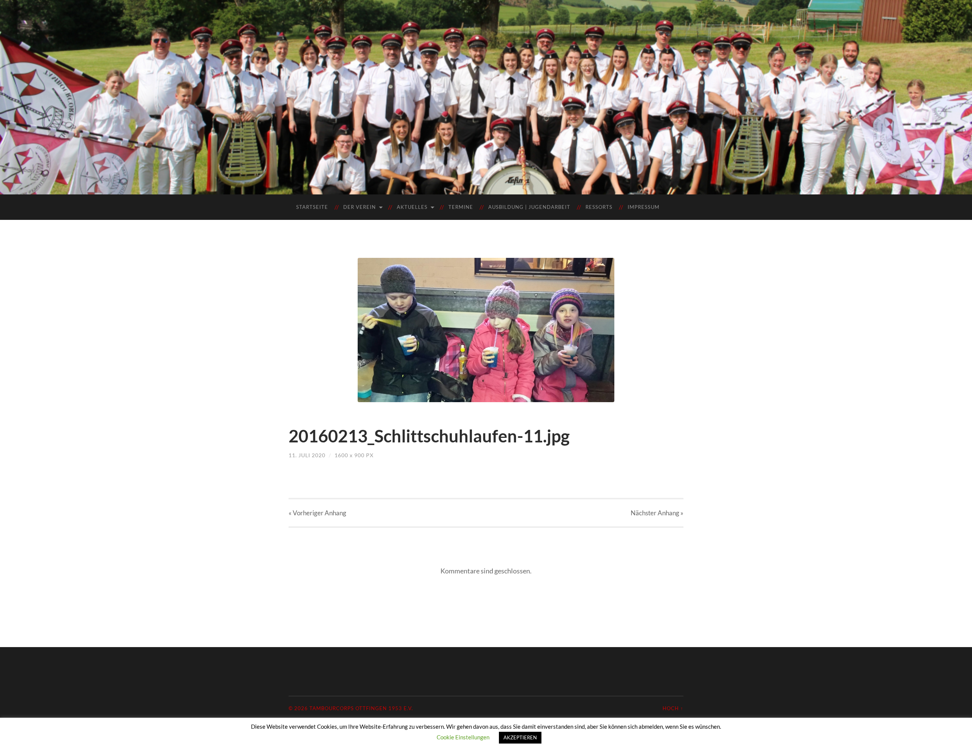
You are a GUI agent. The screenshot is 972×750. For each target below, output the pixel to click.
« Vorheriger (317, 513)
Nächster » (657, 513)
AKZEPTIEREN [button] (520, 737)
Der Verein (359, 207)
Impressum (644, 207)
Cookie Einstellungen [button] (463, 737)
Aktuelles (412, 207)
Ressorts (598, 207)
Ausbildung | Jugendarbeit (529, 207)
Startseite (312, 207)
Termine (460, 207)
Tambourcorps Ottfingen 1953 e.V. (361, 708)
